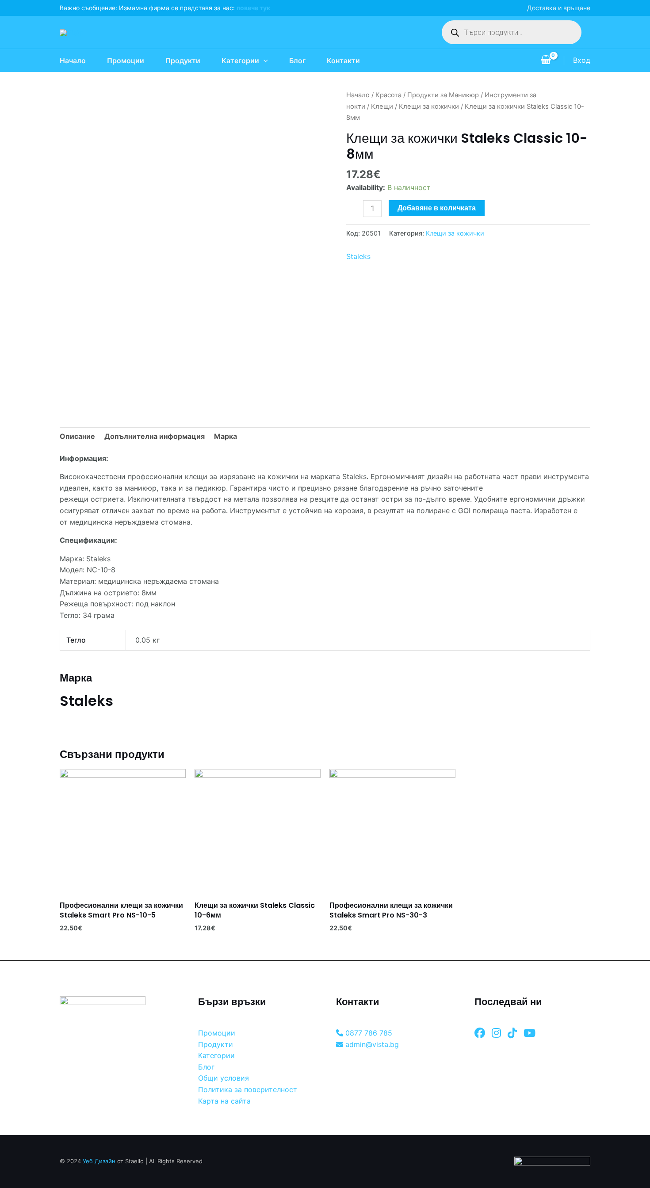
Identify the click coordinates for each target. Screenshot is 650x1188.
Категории (240, 60)
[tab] (77, 436)
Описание (77, 436)
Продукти (182, 60)
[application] (263, 60)
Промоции (125, 60)
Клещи (382, 106)
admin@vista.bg (371, 1044)
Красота (388, 95)
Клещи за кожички (429, 106)
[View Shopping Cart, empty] (545, 60)
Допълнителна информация (154, 436)
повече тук (253, 7)
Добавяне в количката (437, 208)
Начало (73, 60)
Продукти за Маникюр (443, 95)
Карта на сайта (224, 1101)
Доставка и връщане (558, 7)
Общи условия (223, 1078)
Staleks (358, 256)
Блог (297, 60)
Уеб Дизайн (99, 1161)
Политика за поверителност (247, 1089)
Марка (225, 436)
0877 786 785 (367, 1032)
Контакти (343, 60)
